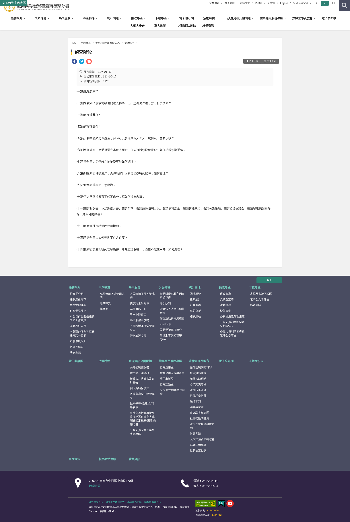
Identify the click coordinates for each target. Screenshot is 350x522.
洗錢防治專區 (198, 445)
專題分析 (195, 311)
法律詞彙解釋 (198, 395)
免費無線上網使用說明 (112, 296)
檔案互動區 (167, 384)
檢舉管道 (225, 311)
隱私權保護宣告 (152, 502)
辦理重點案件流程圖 (172, 318)
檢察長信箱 (76, 347)
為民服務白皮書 (139, 320)
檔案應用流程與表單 (172, 373)
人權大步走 (137, 25)
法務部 (258, 3)
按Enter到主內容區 (13, 2)
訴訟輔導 (89, 18)
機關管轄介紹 (78, 305)
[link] (74, 62)
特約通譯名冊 (138, 335)
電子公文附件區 (259, 299)
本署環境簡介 (78, 341)
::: (2, 34)
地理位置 (95, 486)
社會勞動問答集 (199, 418)
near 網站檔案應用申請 (172, 392)
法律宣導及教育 (302, 18)
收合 (269, 280)
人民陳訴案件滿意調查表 (142, 328)
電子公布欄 (329, 18)
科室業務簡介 (78, 311)
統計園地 (113, 18)
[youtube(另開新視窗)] (230, 504)
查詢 (344, 5)
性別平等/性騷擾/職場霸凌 (142, 405)
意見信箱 (214, 3)
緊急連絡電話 (300, 3)
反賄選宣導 (227, 299)
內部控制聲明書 (139, 367)
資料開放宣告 (96, 502)
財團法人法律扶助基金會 (172, 311)
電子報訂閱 (186, 18)
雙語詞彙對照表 (139, 303)
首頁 (74, 43)
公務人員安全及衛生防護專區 (142, 432)
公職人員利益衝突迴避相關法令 (232, 324)
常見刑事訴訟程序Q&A (108, 43)
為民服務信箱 (134, 502)
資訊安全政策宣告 (115, 502)
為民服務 (65, 18)
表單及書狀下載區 (261, 294)
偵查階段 (129, 43)
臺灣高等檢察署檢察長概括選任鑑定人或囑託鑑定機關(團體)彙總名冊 (143, 419)
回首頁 (271, 3)
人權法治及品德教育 (202, 439)
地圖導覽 (105, 303)
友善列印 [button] (271, 61)
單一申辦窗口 (138, 314)
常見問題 (230, 3)
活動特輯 (209, 18)
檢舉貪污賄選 (198, 373)
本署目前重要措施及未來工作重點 (82, 318)
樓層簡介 (105, 309)
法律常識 (195, 401)
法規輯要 (225, 305)
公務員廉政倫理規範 (232, 316)
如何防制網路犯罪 (201, 367)
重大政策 (160, 25)
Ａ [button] (325, 3)
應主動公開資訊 (139, 373)
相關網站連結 (187, 25)
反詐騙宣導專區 (199, 412)
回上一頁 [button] (253, 61)
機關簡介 (16, 18)
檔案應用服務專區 (271, 18)
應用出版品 (167, 378)
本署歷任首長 (78, 326)
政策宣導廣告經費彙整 (142, 396)
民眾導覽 (40, 18)
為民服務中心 (138, 309)
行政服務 (195, 305)
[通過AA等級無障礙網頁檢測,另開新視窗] (205, 504)
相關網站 (195, 316)
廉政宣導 (225, 294)
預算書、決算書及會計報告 (142, 380)
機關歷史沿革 (78, 299)
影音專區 (255, 305)
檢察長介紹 (76, 294)
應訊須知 (165, 303)
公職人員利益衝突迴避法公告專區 (232, 333)
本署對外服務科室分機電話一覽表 (82, 333)
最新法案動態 (198, 450)
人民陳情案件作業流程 (142, 296)
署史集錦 (75, 352)
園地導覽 (195, 294)
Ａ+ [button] (333, 3)
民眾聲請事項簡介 (171, 330)
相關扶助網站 (198, 378)
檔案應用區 (167, 367)
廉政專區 (137, 18)
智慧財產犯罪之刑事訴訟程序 (172, 296)
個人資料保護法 (139, 388)
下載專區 (161, 18)
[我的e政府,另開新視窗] (221, 504)
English (284, 3)
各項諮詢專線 (198, 384)
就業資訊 (208, 25)
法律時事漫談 (198, 390)
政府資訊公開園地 (239, 18)
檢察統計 (195, 299)
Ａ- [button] (316, 3)
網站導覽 (245, 3)
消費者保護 (197, 407)
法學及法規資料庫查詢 (202, 426)
